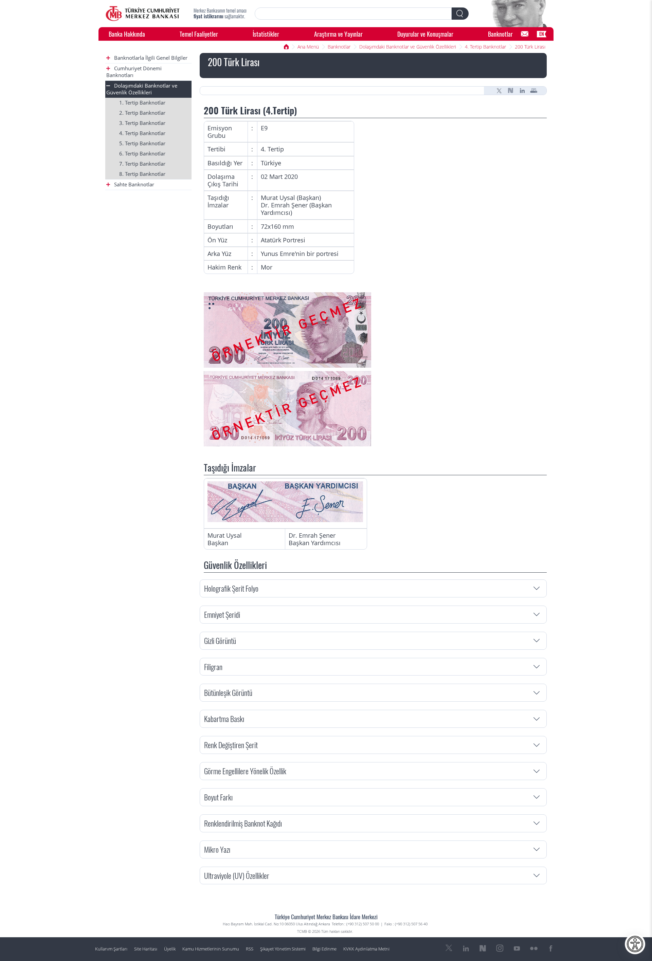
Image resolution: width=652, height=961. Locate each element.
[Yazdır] (533, 90)
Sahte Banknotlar (133, 184)
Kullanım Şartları (111, 949)
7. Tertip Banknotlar (142, 163)
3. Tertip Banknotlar (142, 123)
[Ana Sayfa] (142, 13)
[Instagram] (500, 948)
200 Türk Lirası (530, 46)
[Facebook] (551, 948)
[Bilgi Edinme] (524, 34)
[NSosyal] (510, 90)
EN (541, 33)
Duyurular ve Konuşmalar (425, 33)
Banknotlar (500, 33)
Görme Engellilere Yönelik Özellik (245, 770)
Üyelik (170, 949)
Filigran (213, 666)
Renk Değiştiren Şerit (231, 744)
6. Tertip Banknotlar (142, 153)
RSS (249, 949)
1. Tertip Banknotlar (142, 102)
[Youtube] (517, 948)
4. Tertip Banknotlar (485, 46)
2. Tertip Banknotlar (142, 112)
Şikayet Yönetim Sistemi (283, 949)
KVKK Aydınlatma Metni (366, 949)
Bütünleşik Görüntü (228, 692)
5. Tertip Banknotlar (142, 143)
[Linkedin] (522, 90)
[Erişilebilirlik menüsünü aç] (635, 944)
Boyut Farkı (218, 796)
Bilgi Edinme (324, 949)
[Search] (460, 13)
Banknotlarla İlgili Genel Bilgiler (150, 57)
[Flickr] (534, 948)
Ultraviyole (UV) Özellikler (236, 875)
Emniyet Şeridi (222, 614)
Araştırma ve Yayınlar (338, 33)
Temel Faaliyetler (199, 33)
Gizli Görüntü (220, 640)
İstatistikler (266, 33)
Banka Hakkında (127, 33)
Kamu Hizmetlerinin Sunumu (210, 949)
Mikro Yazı (217, 849)
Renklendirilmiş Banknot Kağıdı (243, 823)
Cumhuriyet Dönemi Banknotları (134, 72)
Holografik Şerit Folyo (231, 588)
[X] (499, 90)
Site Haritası (145, 949)
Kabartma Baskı (224, 718)
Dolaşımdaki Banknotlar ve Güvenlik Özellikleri (407, 46)
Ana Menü (308, 46)
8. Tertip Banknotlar (142, 174)
